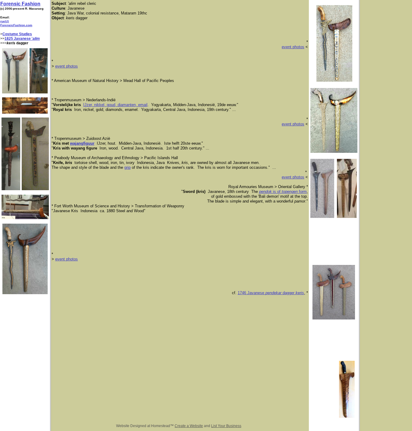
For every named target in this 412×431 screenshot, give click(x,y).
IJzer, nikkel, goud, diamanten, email (115, 104)
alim (36, 38)
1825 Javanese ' (19, 38)
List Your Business (226, 426)
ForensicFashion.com (16, 25)
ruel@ (4, 21)
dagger (288, 293)
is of (277, 191)
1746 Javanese (251, 293)
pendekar (273, 293)
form (303, 191)
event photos (293, 47)
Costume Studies (17, 34)
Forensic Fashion (20, 3)
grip (127, 167)
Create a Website (189, 426)
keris (300, 293)
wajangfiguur (82, 143)
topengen (290, 191)
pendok (266, 191)
